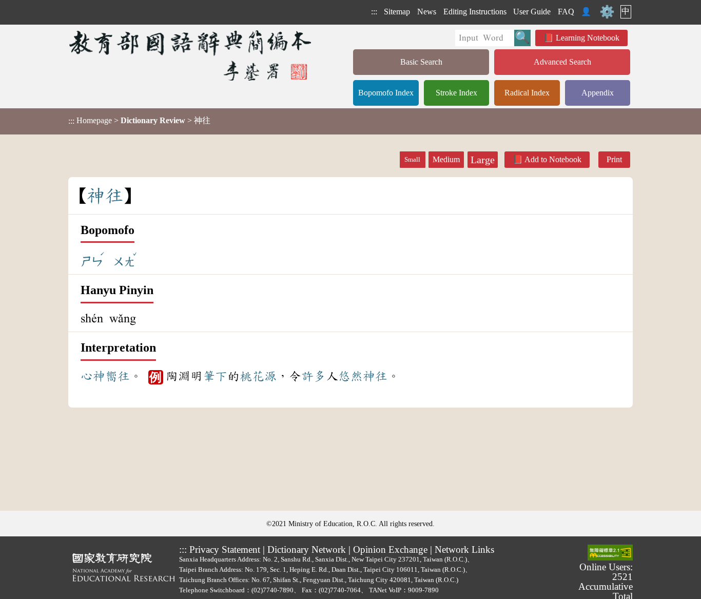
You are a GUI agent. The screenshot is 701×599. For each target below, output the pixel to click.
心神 (93, 376)
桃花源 (258, 376)
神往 (375, 376)
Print (614, 159)
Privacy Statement (224, 549)
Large (483, 159)
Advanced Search (562, 61)
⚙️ (607, 11)
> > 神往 (139, 120)
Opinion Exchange (390, 549)
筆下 (215, 376)
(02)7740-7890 (272, 590)
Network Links (464, 549)
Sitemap (397, 11)
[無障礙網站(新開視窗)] (610, 553)
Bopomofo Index (386, 92)
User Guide (532, 11)
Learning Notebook (587, 37)
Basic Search (421, 61)
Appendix (597, 92)
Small (412, 159)
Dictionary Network (306, 549)
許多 (313, 376)
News (426, 11)
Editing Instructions (475, 11)
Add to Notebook (552, 159)
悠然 (350, 376)
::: (374, 11)
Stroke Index (456, 92)
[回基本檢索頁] (191, 55)
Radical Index (527, 92)
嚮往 (117, 376)
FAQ (566, 11)
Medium (446, 159)
